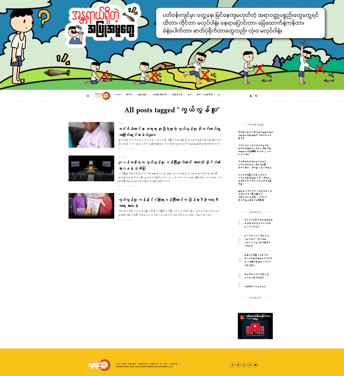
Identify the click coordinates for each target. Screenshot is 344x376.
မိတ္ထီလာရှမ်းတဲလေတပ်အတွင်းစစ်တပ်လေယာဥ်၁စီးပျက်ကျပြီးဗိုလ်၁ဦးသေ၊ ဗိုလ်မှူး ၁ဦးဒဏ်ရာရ (254, 164)
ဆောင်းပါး (129, 94)
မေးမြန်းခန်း (177, 94)
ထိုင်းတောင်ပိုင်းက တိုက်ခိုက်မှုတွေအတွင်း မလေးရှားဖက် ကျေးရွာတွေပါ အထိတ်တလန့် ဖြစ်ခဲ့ (255, 135)
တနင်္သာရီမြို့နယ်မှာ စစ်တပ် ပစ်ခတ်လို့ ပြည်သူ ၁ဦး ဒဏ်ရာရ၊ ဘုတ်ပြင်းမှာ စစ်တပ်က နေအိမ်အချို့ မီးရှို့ (255, 179)
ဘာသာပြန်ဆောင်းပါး (160, 94)
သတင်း (118, 94)
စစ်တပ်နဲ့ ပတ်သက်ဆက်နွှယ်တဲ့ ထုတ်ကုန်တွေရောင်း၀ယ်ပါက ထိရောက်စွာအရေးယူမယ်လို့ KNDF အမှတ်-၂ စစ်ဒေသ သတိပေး (254, 150)
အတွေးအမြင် (142, 94)
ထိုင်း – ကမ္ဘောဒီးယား (204, 94)
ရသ (189, 94)
